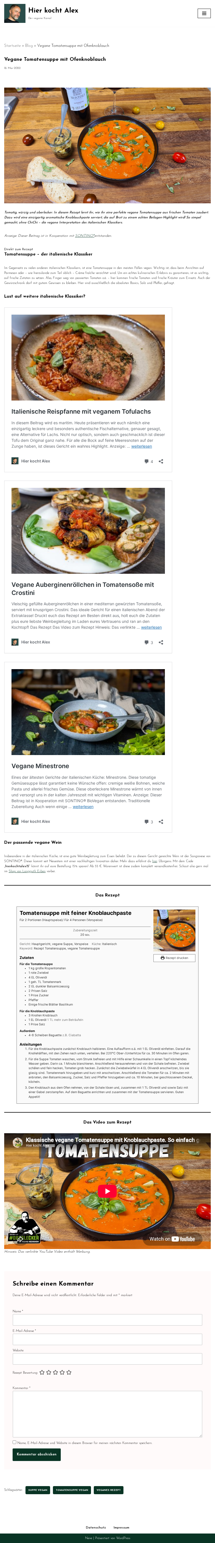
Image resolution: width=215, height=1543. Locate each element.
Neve (88, 1538)
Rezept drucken (176, 958)
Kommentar (22, 1388)
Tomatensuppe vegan (72, 1490)
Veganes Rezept (109, 1490)
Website (18, 1350)
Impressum (121, 1527)
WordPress (123, 1538)
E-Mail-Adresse (24, 1331)
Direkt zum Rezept (18, 249)
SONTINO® (84, 236)
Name (18, 1311)
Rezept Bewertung (25, 1373)
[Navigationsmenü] (204, 13)
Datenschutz (96, 1527)
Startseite (12, 46)
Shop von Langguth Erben (27, 871)
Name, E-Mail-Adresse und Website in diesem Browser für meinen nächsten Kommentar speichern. (84, 1443)
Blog (29, 46)
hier (154, 861)
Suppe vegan (37, 1490)
